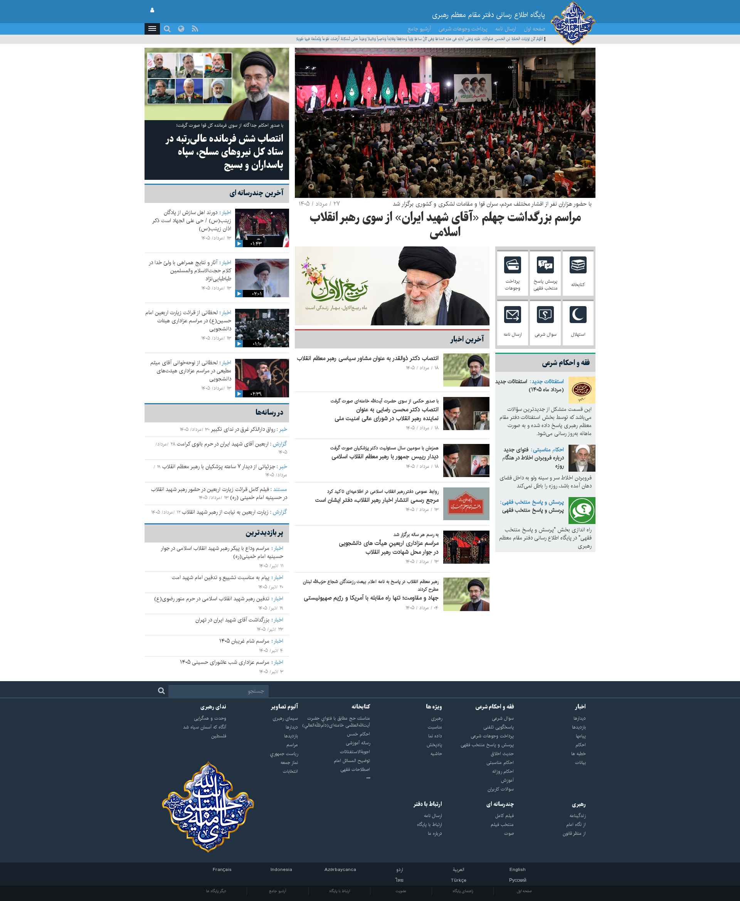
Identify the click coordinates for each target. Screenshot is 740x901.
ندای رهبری (213, 707)
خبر (283, 429)
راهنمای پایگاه (462, 891)
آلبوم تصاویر (284, 707)
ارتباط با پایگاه (339, 891)
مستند (280, 489)
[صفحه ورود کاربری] (152, 10)
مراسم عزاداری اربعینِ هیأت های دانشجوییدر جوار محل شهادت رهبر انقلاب (389, 547)
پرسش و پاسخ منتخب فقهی (533, 502)
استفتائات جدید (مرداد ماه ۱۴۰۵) (529, 385)
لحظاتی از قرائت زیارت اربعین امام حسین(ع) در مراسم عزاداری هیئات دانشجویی (188, 320)
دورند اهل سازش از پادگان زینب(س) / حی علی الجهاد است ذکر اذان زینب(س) (191, 220)
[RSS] (195, 29)
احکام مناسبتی (548, 449)
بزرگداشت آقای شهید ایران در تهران (232, 620)
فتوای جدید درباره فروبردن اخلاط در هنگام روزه (533, 458)
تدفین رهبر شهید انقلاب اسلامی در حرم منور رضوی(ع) (211, 598)
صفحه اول (534, 28)
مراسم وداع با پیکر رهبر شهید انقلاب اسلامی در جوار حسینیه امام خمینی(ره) (222, 552)
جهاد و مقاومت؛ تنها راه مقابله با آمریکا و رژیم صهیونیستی (371, 598)
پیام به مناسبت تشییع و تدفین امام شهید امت (220, 577)
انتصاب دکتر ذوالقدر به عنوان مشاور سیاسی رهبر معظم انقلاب (368, 358)
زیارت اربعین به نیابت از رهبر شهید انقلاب (225, 512)
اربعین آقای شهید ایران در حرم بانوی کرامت (223, 444)
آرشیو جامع (419, 28)
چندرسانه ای (500, 804)
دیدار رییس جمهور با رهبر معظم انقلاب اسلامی (385, 456)
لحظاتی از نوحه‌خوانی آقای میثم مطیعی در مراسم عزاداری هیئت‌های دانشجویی (190, 371)
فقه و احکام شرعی (495, 707)
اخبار (226, 212)
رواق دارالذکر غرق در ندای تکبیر (243, 429)
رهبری (579, 804)
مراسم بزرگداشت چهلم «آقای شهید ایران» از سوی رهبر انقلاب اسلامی (445, 225)
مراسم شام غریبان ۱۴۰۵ (244, 641)
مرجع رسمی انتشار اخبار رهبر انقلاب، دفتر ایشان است (377, 500)
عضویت (401, 891)
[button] (152, 29)
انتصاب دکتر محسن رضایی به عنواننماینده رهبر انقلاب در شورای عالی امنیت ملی (387, 414)
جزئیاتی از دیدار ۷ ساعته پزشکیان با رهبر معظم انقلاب (218, 466)
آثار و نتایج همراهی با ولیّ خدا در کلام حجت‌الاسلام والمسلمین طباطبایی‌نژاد (190, 270)
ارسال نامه (505, 28)
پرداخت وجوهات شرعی (463, 28)
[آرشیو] (334, 778)
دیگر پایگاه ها (216, 891)
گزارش (280, 444)
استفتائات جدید (548, 381)
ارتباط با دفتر (427, 804)
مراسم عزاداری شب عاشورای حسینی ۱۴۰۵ (224, 662)
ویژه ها (434, 707)
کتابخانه (361, 707)
